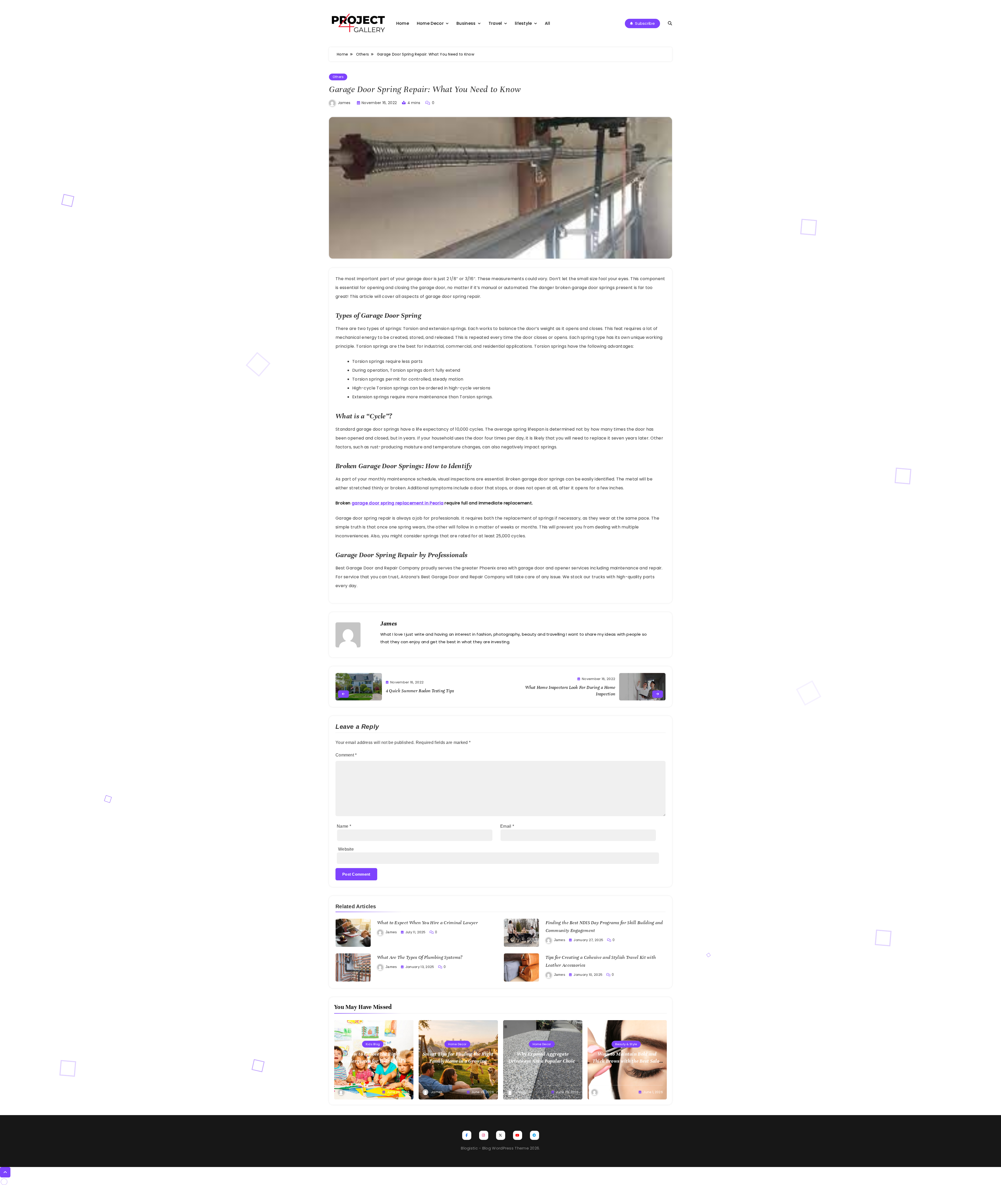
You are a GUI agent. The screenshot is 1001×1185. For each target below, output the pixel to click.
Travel (495, 23)
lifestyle (523, 23)
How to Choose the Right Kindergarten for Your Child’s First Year (374, 1061)
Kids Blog (373, 1044)
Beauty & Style (626, 1044)
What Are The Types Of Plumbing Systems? (420, 957)
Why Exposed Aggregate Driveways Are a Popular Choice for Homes (543, 1061)
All (547, 23)
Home (402, 23)
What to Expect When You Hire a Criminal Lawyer (427, 922)
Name (344, 826)
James (344, 102)
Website (346, 849)
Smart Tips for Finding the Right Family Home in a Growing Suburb (458, 1061)
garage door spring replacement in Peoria (397, 503)
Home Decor (430, 23)
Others (338, 77)
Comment (346, 755)
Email (507, 826)
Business (465, 23)
